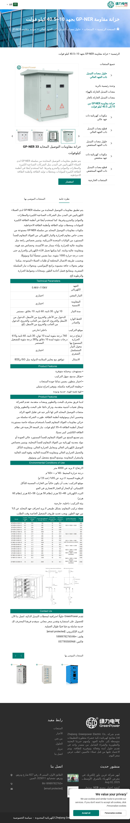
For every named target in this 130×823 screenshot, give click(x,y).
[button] (21, 656)
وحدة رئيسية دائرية (105, 85)
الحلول (59, 743)
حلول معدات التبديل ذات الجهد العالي (60, 29)
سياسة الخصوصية (22, 817)
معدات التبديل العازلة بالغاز (101, 97)
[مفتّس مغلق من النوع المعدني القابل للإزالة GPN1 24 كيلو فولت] (72, 674)
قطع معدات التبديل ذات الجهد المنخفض (97, 169)
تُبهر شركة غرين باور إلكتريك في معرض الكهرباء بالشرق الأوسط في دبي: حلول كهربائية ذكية (101, 777)
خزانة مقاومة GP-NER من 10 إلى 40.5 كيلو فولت (101, 105)
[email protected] (56, 631)
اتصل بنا (58, 753)
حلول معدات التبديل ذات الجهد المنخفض (96, 143)
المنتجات (89, 29)
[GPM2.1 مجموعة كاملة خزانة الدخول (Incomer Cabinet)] (21, 674)
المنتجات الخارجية (97, 180)
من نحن (59, 738)
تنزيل (60, 748)
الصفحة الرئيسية (106, 29)
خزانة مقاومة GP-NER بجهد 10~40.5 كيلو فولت (83, 53)
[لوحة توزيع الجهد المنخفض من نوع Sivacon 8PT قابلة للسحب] (47, 674)
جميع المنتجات (107, 64)
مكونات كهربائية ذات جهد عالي (96, 117)
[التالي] (79, 136)
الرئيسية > (114, 53)
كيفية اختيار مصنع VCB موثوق (102, 787)
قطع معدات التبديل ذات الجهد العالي (97, 130)
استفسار (70, 181)
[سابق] (12, 136)
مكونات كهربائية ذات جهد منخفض (96, 156)
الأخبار (59, 733)
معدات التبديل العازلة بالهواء (100, 91)
